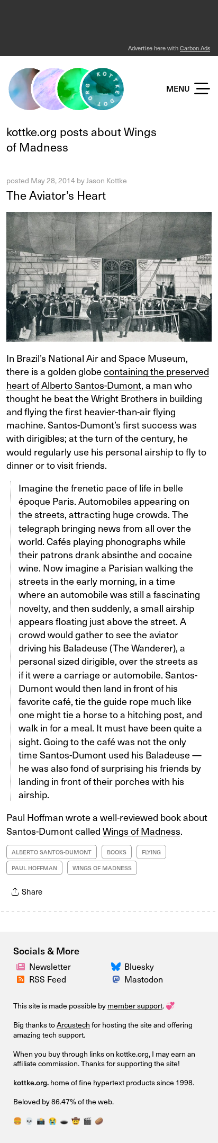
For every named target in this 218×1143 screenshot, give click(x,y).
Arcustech (73, 1024)
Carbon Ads (195, 47)
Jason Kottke (106, 180)
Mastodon (143, 978)
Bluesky (139, 966)
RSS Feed (47, 978)
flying (151, 851)
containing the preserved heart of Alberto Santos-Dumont (107, 377)
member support (134, 1005)
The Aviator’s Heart (56, 194)
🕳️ (64, 1120)
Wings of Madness (141, 831)
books (116, 851)
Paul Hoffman (34, 867)
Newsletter (50, 966)
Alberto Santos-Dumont (52, 851)
